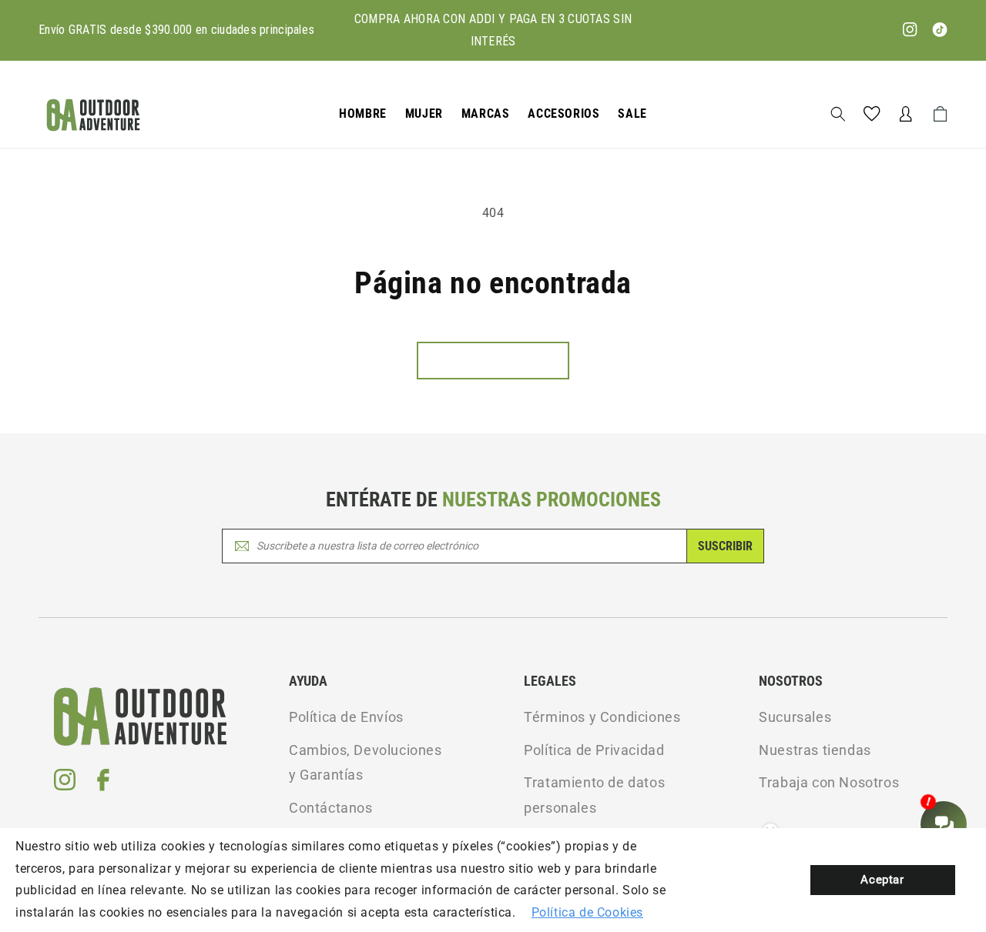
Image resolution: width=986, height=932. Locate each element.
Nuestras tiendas (815, 750)
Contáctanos (331, 808)
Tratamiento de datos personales (594, 794)
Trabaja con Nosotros (829, 782)
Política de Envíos (346, 717)
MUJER (424, 113)
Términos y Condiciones (602, 717)
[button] (363, 114)
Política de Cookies (587, 912)
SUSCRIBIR (725, 546)
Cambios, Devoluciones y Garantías (365, 762)
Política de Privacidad (594, 750)
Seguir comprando (493, 361)
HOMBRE (363, 113)
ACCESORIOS (563, 113)
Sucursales (795, 717)
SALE (632, 113)
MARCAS (485, 113)
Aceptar (882, 880)
